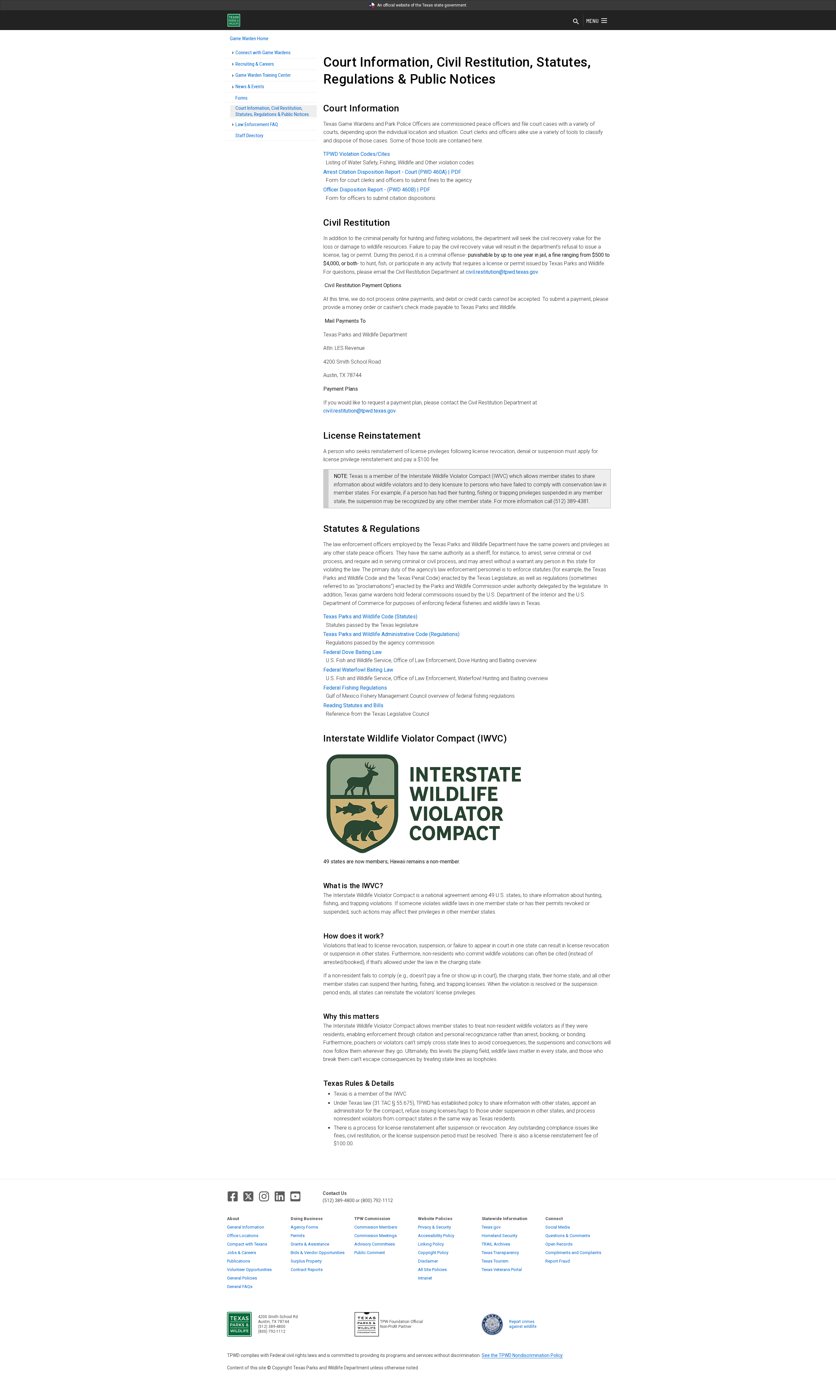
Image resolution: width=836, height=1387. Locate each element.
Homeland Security (499, 1235)
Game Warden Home (249, 38)
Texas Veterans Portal (502, 1269)
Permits (298, 1235)
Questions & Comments (567, 1235)
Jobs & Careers (241, 1252)
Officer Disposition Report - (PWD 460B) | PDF (376, 190)
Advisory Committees (374, 1244)
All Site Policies (432, 1269)
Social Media (557, 1227)
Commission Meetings (375, 1235)
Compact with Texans (247, 1244)
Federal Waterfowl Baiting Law (358, 670)
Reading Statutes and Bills (353, 705)
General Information (245, 1227)
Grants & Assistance (310, 1244)
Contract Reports (307, 1269)
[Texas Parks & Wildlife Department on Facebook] (232, 1196)
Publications (238, 1261)
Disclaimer (428, 1261)
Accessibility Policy (436, 1235)
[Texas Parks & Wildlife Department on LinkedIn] (279, 1196)
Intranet (425, 1278)
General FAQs (239, 1286)
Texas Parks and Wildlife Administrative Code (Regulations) (391, 634)
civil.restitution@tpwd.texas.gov (502, 272)
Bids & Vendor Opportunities (318, 1252)
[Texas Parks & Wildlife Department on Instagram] (264, 1196)
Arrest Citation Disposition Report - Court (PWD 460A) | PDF (392, 172)
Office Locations (242, 1235)
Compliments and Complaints (573, 1252)
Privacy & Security (434, 1227)
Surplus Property (306, 1261)
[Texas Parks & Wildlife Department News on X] (248, 1196)
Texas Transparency (500, 1252)
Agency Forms (304, 1227)
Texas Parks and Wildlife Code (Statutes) (370, 616)
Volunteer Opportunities (249, 1269)
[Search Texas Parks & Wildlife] (576, 22)
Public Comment (369, 1252)
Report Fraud (557, 1261)
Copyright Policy (433, 1252)
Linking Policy (431, 1244)
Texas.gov (491, 1227)
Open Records (558, 1244)
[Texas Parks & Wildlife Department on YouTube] (295, 1196)
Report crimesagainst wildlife (523, 1324)
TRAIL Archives (496, 1244)
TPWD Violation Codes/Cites (356, 154)
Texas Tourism (495, 1261)
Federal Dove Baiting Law (352, 652)
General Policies (242, 1278)
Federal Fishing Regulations (355, 688)
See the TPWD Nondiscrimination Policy (522, 1355)
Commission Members (375, 1227)
